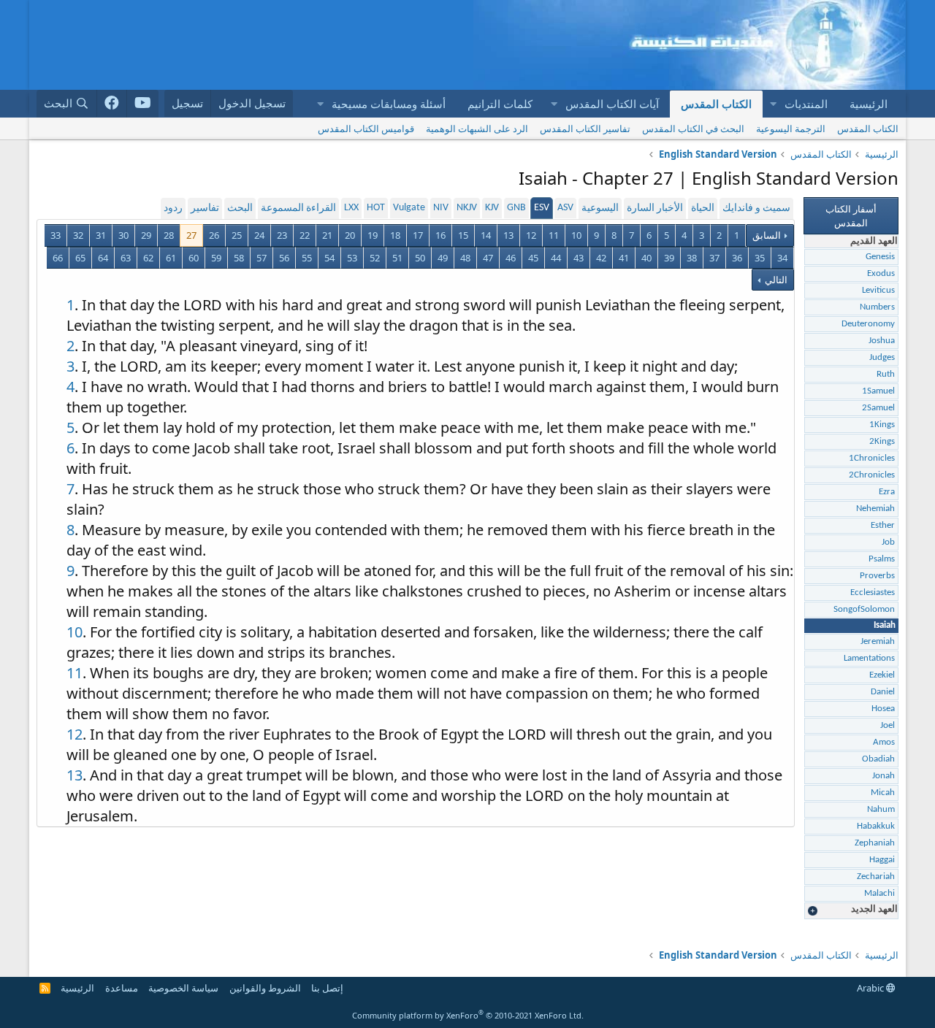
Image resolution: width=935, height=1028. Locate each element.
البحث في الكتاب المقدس (693, 128)
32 (78, 235)
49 (443, 257)
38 (692, 257)
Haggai (882, 859)
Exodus (881, 273)
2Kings (882, 441)
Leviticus (878, 290)
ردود (173, 208)
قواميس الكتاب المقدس (366, 128)
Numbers (877, 307)
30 (123, 235)
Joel (887, 725)
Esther (883, 525)
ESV (541, 207)
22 (304, 235)
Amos (884, 742)
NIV (441, 207)
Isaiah (885, 625)
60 (193, 257)
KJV (492, 207)
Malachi (879, 893)
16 (440, 235)
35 (760, 257)
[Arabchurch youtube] (143, 104)
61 (171, 257)
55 (307, 257)
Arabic (871, 987)
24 (259, 235)
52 (375, 257)
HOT (376, 207)
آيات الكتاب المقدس (612, 103)
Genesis (880, 256)
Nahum (881, 809)
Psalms (882, 559)
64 (103, 257)
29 (146, 235)
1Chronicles (872, 458)
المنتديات (806, 103)
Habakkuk (876, 826)
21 (327, 235)
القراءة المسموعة (298, 208)
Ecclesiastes (872, 592)
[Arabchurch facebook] (112, 104)
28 (169, 235)
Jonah (883, 775)
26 (214, 235)
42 (601, 257)
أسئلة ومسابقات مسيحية (389, 103)
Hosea (883, 708)
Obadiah (878, 759)
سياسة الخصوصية (183, 987)
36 (737, 257)
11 (554, 235)
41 (624, 257)
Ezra (887, 491)
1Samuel (878, 391)
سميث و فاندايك (756, 208)
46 (510, 257)
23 (282, 235)
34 (782, 257)
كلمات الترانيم (500, 103)
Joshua (882, 340)
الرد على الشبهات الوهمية (477, 128)
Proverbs (877, 575)
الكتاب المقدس (716, 103)
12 (531, 235)
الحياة (702, 208)
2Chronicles (872, 475)
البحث (240, 208)
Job (888, 542)
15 (463, 235)
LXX (351, 207)
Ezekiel (882, 675)
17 (418, 235)
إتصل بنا (327, 987)
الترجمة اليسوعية (790, 128)
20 (350, 235)
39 (669, 257)
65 (80, 257)
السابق (766, 235)
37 (714, 257)
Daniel (883, 692)
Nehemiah (875, 508)
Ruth (886, 374)
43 (578, 257)
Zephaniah (875, 843)
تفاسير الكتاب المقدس (585, 128)
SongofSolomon (864, 609)
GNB (516, 207)
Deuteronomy (868, 324)
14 (486, 235)
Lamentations (869, 658)
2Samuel (878, 408)
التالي (775, 279)
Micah (883, 792)
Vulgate (409, 207)
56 (284, 257)
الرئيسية (869, 103)
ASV (565, 207)
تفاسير (205, 208)
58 (239, 257)
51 (397, 257)
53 (352, 257)
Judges (882, 357)
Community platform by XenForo (468, 1015)
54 (329, 257)
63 (126, 257)
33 (55, 235)
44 (556, 257)
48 (465, 257)
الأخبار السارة (655, 208)
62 (148, 257)
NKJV (467, 207)
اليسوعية (600, 208)
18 (395, 235)
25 (237, 235)
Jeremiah (877, 641)
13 (508, 235)
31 (101, 235)
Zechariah (876, 876)
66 (58, 257)
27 (191, 235)
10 (576, 235)
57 (261, 257)
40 (646, 257)
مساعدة (121, 987)
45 (533, 257)
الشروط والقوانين (265, 987)
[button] (773, 104)
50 (420, 257)
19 (372, 235)
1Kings (882, 424)
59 (216, 257)
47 (488, 257)
